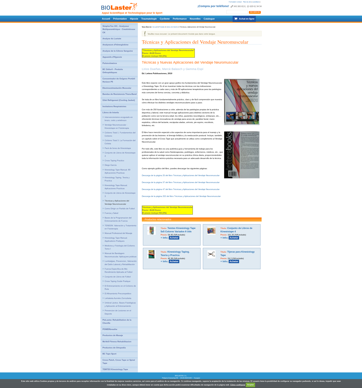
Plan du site (247, 2)
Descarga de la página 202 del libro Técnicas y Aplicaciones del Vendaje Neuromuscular (181, 196)
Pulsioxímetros (110, 63)
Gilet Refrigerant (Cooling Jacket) (119, 100)
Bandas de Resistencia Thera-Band (120, 94)
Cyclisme (165, 19)
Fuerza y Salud (111, 213)
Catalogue (209, 19)
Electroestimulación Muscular (117, 88)
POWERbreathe (110, 329)
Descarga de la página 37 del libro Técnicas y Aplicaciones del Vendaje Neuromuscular (181, 182)
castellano (255, 2)
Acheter (174, 237)
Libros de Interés (172, 27)
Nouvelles (195, 19)
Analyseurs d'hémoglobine (115, 44)
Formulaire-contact (235, 2)
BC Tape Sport (109, 354)
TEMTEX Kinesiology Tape (115, 369)
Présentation (120, 19)
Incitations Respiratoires (114, 106)
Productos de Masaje (113, 335)
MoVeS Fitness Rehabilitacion (117, 341)
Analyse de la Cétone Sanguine (118, 51)
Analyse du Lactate (112, 38)
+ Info (164, 237)
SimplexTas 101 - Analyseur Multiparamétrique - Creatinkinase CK (119, 29)
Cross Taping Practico (114, 160)
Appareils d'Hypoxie (112, 57)
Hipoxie (134, 19)
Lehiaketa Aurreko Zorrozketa (118, 298)
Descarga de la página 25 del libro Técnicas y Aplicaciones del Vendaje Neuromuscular (181, 175)
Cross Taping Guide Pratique (117, 281)
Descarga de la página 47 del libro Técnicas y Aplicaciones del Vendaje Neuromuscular (181, 189)
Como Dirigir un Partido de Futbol (120, 208)
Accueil (106, 19)
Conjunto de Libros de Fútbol (118, 277)
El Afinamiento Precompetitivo (118, 293)
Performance (180, 19)
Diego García (111, 165)
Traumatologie (149, 19)
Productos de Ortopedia (114, 347)
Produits (162, 27)
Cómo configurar (237, 385)
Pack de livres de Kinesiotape (118, 148)
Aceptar (250, 385)
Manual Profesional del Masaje (118, 233)
